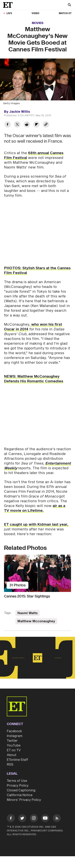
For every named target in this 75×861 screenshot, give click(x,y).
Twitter (12, 740)
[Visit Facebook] (11, 818)
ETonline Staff (17, 759)
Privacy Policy (18, 785)
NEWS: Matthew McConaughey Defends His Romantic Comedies (33, 379)
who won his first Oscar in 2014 (33, 327)
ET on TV (14, 750)
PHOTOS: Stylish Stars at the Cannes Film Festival (37, 271)
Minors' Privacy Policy (24, 800)
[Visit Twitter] (22, 818)
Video (35, 13)
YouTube (13, 745)
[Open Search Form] (69, 5)
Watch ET (65, 13)
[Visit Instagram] (34, 818)
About (11, 755)
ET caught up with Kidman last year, (36, 524)
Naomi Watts (27, 613)
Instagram (14, 736)
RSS (10, 764)
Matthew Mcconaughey (36, 621)
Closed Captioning (21, 790)
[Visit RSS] (57, 818)
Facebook (14, 731)
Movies (37, 23)
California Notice (19, 795)
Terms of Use (17, 780)
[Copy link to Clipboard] (46, 125)
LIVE (9, 13)
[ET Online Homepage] (9, 5)
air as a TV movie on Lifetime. (34, 508)
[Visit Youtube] (45, 818)
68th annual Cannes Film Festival (33, 155)
